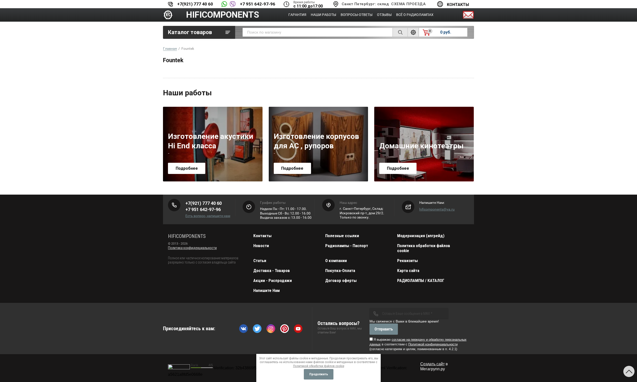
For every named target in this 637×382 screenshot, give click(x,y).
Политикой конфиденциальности (433, 344)
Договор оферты (341, 280)
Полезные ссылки (342, 235)
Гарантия (297, 15)
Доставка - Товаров (271, 270)
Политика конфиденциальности (192, 248)
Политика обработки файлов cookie (423, 248)
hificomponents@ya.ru (437, 209)
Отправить (383, 329)
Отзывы (384, 15)
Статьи (259, 260)
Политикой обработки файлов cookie (318, 366)
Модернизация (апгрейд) (420, 235)
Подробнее (187, 168)
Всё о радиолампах (414, 15)
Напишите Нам (266, 290)
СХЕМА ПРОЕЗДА (408, 4)
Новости (261, 245)
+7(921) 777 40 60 (195, 3)
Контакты (458, 4)
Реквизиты (407, 260)
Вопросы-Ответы (356, 15)
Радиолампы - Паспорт (346, 245)
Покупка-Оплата (340, 270)
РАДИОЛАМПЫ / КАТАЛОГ (420, 280)
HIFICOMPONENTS (222, 15)
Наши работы (323, 15)
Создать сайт (432, 364)
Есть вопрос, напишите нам (207, 216)
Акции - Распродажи (272, 280)
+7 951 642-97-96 (257, 3)
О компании (336, 260)
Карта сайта (408, 270)
